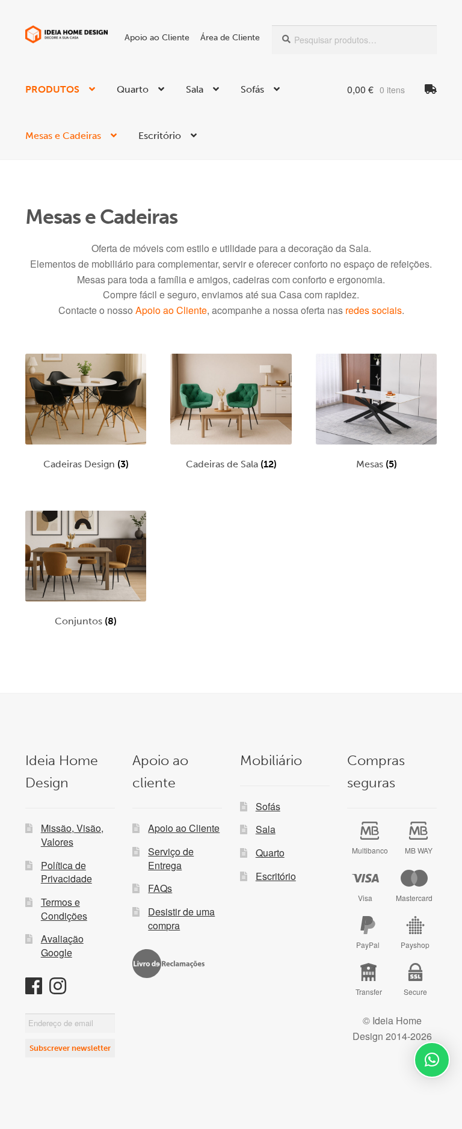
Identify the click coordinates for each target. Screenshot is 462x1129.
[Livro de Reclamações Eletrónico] (168, 963)
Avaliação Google (62, 945)
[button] (432, 1060)
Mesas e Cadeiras (63, 135)
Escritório (159, 135)
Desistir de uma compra (181, 918)
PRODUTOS (52, 89)
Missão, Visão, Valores (72, 835)
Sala (194, 89)
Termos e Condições (64, 909)
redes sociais (373, 310)
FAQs (160, 888)
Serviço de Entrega (171, 858)
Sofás (252, 89)
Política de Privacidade (66, 872)
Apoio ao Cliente (157, 37)
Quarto (133, 89)
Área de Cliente (230, 37)
